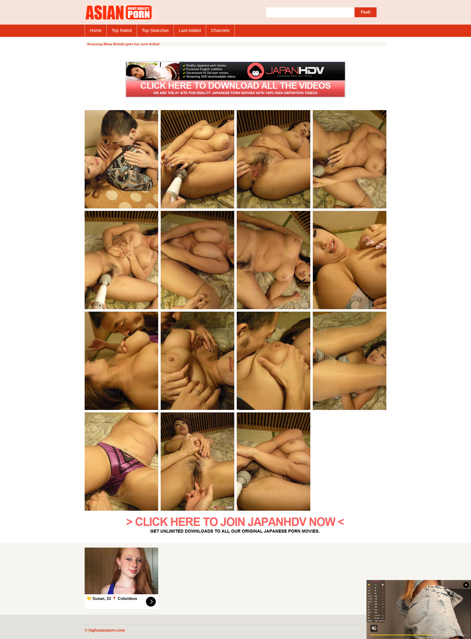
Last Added (190, 30)
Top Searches (155, 30)
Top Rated (122, 30)
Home (96, 30)
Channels (220, 30)
